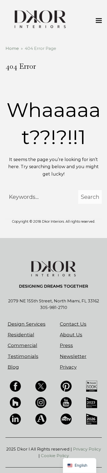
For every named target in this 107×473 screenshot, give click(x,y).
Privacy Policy (87, 449)
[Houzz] (15, 402)
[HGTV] (66, 419)
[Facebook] (15, 385)
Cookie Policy (55, 455)
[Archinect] (40, 419)
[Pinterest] (66, 385)
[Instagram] (40, 402)
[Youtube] (66, 402)
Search (90, 197)
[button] (99, 20)
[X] (40, 385)
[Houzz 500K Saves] (91, 385)
